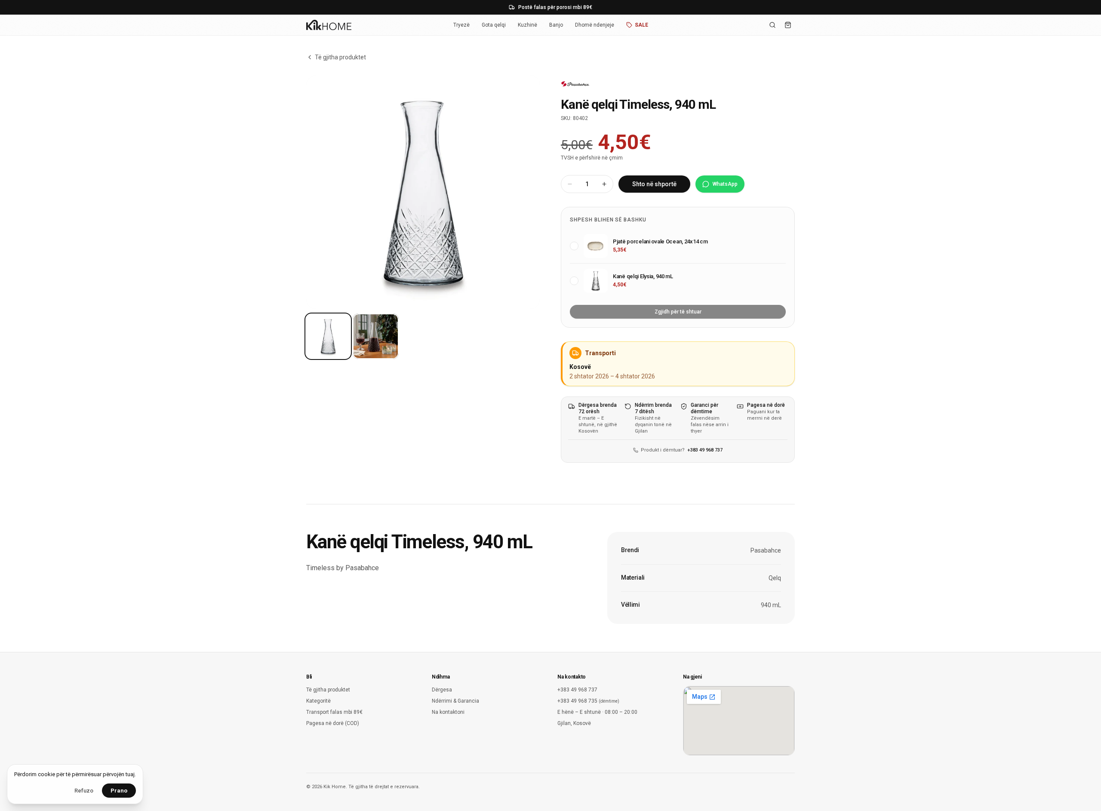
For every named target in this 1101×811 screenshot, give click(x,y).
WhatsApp (725, 184)
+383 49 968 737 (705, 450)
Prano (119, 790)
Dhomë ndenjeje (594, 25)
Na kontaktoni (448, 712)
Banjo (556, 25)
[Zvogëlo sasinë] (569, 184)
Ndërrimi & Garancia (455, 701)
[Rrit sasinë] (604, 184)
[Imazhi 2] (375, 336)
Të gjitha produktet (340, 57)
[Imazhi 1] (328, 336)
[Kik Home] (328, 25)
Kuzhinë (527, 25)
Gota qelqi (494, 25)
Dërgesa (442, 690)
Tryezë (461, 25)
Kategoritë (318, 701)
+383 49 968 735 (588, 701)
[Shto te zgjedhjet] (574, 246)
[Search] (772, 25)
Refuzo (83, 790)
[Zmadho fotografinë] (423, 192)
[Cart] (788, 25)
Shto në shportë (654, 184)
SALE (641, 25)
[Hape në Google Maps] (739, 721)
